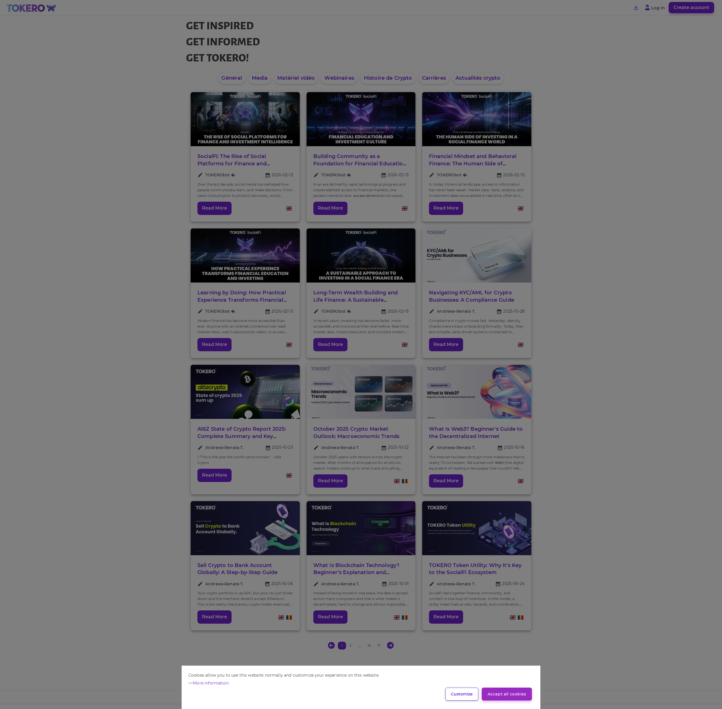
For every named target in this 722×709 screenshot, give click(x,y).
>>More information (208, 683)
